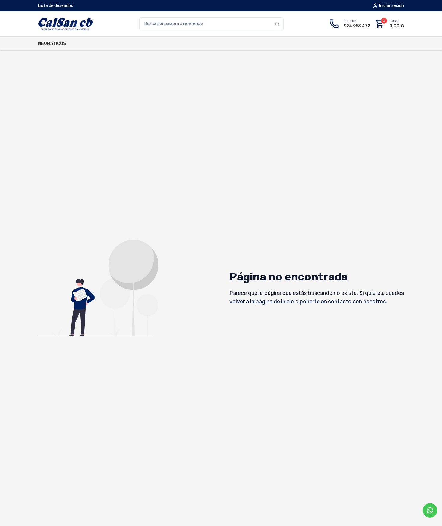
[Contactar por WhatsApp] (430, 510)
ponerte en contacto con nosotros (343, 301)
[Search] (279, 24)
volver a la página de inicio (261, 301)
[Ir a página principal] (65, 23)
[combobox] (207, 24)
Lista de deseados (55, 5)
